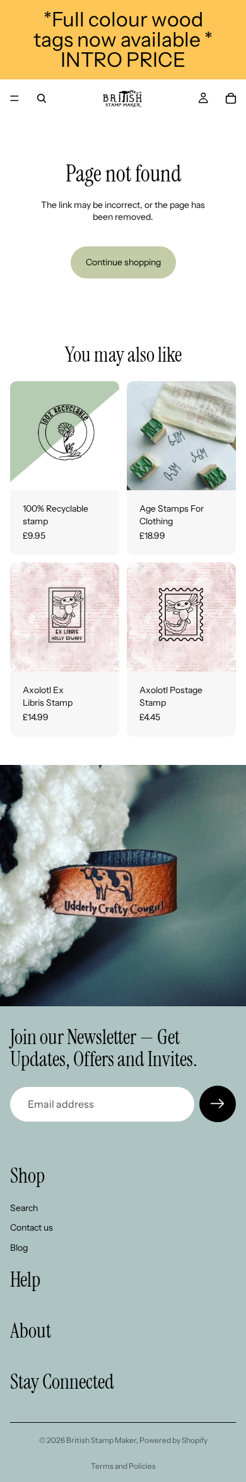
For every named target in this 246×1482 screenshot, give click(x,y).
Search (24, 1208)
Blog (19, 1247)
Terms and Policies (123, 1466)
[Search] (42, 98)
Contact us (31, 1228)
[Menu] (14, 98)
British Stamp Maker (101, 1440)
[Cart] (231, 98)
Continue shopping (123, 262)
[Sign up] (217, 1104)
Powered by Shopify (173, 1440)
